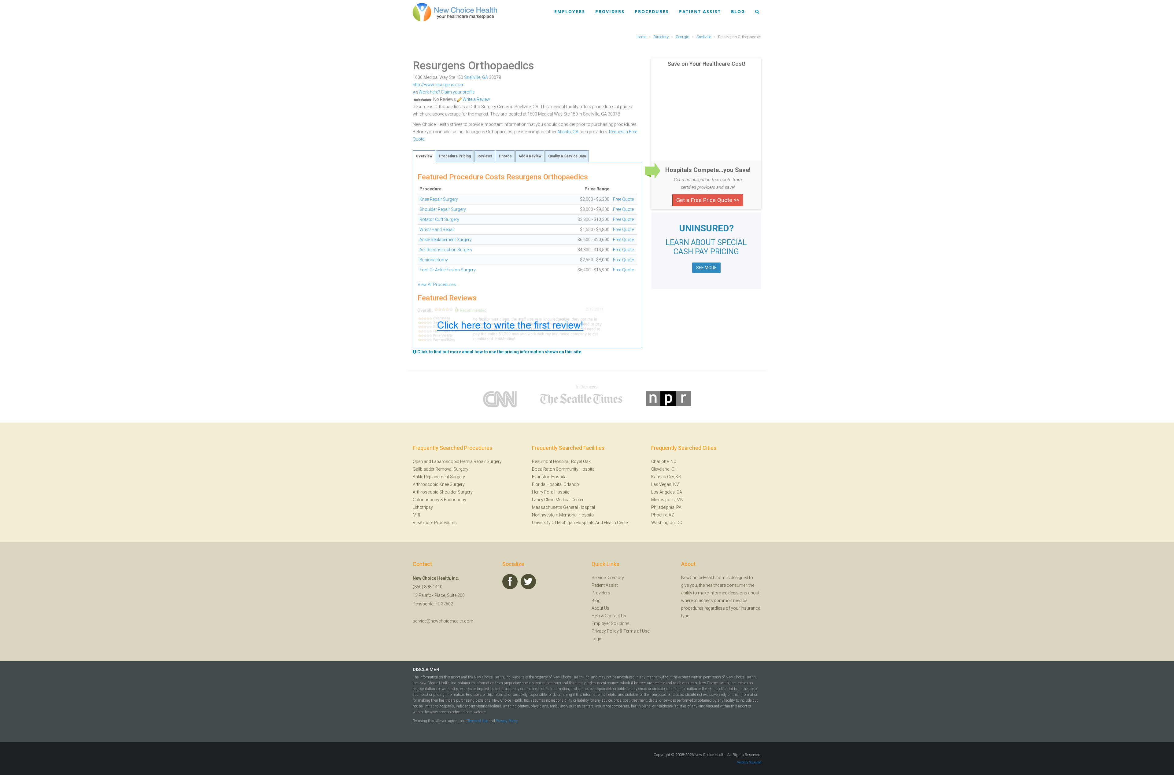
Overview (424, 156)
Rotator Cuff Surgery (439, 219)
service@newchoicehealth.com (443, 621)
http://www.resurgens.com (438, 84)
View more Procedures (435, 522)
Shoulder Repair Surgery (442, 209)
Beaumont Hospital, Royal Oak (561, 461)
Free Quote (623, 199)
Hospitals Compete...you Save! (708, 170)
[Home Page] (455, 11)
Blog (738, 11)
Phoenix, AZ (662, 514)
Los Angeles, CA (666, 492)
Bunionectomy (433, 259)
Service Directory (608, 577)
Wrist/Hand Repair (437, 229)
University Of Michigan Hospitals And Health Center (580, 522)
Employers (569, 11)
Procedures (652, 11)
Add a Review (530, 156)
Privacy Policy (605, 631)
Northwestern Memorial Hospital (563, 514)
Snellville (472, 77)
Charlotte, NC (663, 461)
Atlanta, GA (567, 131)
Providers (610, 11)
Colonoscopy (426, 499)
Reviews (485, 156)
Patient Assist (700, 11)
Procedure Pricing (455, 156)
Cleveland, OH (664, 469)
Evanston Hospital (549, 476)
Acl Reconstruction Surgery (445, 249)
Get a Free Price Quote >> (707, 200)
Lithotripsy (423, 507)
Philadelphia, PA (666, 507)
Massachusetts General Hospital (563, 507)
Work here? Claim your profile (446, 92)
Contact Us (615, 615)
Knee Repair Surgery (438, 199)
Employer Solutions (610, 623)
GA (485, 77)
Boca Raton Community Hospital (564, 469)
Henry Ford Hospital (551, 492)
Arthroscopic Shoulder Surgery (443, 492)
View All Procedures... (438, 284)
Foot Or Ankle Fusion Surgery (447, 269)
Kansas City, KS (666, 476)
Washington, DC (666, 522)
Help (596, 615)
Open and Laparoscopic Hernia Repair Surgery (457, 461)
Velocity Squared (749, 762)
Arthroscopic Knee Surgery (439, 484)
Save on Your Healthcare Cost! (706, 63)
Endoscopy (455, 499)
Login (597, 638)
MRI (416, 514)
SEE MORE (706, 267)
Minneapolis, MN (667, 499)
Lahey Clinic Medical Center (558, 499)
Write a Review (476, 99)
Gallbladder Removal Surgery (440, 469)
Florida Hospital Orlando (555, 484)
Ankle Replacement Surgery (445, 239)
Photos (505, 156)
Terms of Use (636, 631)
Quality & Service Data (567, 156)
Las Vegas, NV (665, 484)
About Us (600, 608)
